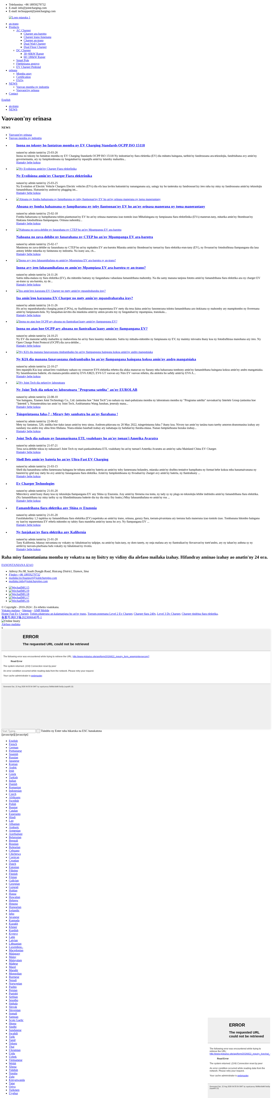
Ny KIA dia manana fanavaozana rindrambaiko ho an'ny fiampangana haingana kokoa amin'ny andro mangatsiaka (106, 359)
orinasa (13, 70)
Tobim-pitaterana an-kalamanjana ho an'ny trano (58, 613)
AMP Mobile (41, 610)
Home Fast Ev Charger (14, 613)
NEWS (13, 83)
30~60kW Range (34, 53)
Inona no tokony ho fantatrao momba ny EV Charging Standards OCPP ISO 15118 (80, 145)
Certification (23, 77)
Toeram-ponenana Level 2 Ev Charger (110, 613)
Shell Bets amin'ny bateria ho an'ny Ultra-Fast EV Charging (62, 459)
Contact (13, 93)
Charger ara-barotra (35, 33)
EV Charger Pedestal (28, 67)
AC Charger (23, 30)
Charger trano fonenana (37, 37)
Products (14, 27)
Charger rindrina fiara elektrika (200, 613)
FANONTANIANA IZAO (17, 565)
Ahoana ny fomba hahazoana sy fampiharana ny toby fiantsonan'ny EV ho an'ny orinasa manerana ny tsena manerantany (110, 206)
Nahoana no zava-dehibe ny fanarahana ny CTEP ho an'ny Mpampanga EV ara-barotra (84, 237)
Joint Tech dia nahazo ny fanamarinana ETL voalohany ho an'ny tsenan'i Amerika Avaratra (87, 438)
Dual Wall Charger (35, 43)
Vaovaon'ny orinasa (27, 90)
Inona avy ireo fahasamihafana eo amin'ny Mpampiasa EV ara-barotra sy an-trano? (81, 268)
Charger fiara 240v (145, 613)
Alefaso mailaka (10, 624)
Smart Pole (22, 60)
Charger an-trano (33, 40)
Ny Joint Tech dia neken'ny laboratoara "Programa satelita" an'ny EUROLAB (76, 390)
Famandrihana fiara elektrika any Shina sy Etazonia (56, 508)
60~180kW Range (34, 57)
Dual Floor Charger (35, 47)
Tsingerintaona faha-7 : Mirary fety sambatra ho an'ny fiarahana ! (67, 414)
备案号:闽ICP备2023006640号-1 (21, 617)
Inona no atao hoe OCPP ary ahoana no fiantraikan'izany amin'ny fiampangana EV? (82, 328)
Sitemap (27, 610)
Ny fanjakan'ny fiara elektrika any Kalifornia (51, 532)
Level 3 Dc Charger (168, 613)
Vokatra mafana (10, 610)
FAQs (19, 80)
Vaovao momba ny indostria (32, 86)
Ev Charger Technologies (35, 483)
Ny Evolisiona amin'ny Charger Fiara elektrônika (54, 176)
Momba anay (24, 73)
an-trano (14, 23)
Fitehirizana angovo (27, 63)
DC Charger (23, 50)
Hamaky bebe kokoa (28, 162)
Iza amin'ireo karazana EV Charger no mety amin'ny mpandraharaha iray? (74, 298)
